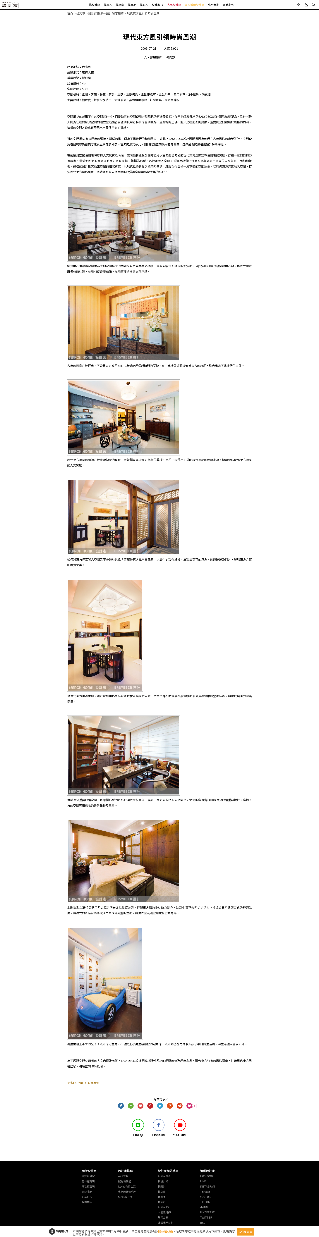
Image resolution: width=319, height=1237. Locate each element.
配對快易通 (124, 1181)
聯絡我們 (87, 1191)
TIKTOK (205, 1202)
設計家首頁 (164, 1176)
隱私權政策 (165, 1231)
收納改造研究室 (127, 1191)
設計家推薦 (125, 1171)
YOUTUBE (206, 1197)
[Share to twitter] (160, 1106)
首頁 (70, 13)
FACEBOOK (207, 1176)
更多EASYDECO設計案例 (83, 1083)
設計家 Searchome (10, 6)
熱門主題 (163, 1217)
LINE (203, 1181)
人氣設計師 (174, 5)
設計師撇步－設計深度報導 (106, 13)
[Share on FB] (121, 1106)
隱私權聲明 (88, 1186)
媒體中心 (87, 1202)
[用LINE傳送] (131, 1106)
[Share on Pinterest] (150, 1106)
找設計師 (94, 5)
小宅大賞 (213, 5)
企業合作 (87, 1197)
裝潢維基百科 (165, 1222)
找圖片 (108, 5)
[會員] (306, 4)
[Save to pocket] (141, 1106)
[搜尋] (313, 4)
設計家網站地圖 (168, 1171)
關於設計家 (89, 1171)
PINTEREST (207, 1212)
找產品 (132, 5)
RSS (202, 1222)
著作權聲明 (88, 1181)
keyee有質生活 (127, 1186)
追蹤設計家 (207, 1171)
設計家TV (158, 5)
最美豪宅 (228, 5)
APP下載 (123, 1176)
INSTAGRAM (207, 1186)
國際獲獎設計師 (194, 5)
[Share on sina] (180, 1106)
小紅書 (204, 1207)
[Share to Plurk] (170, 1106)
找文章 (120, 5)
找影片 (144, 5)
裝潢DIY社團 (125, 1197)
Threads (205, 1191)
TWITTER (206, 1217)
